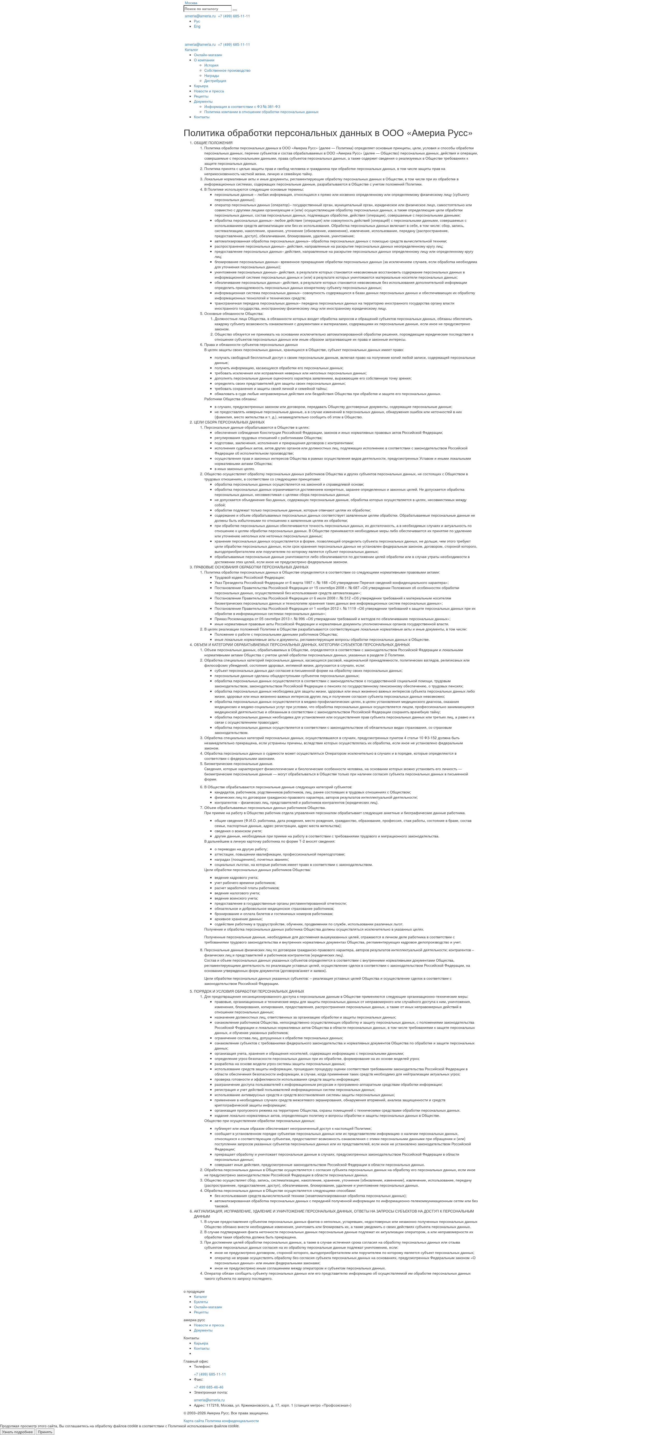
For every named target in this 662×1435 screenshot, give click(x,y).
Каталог (191, 49)
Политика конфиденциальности (232, 1420)
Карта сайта (194, 1420)
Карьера (201, 85)
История (211, 65)
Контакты (201, 116)
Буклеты (201, 1301)
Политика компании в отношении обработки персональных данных (261, 111)
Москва (190, 2)
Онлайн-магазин (208, 54)
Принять (45, 1431)
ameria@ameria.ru (200, 15)
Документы (203, 101)
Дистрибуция (215, 80)
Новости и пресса (209, 90)
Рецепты (201, 96)
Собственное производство (227, 70)
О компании (204, 59)
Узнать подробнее (17, 1431)
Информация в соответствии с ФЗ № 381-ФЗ (242, 106)
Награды (211, 75)
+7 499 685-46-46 (208, 1386)
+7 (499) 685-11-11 (233, 15)
